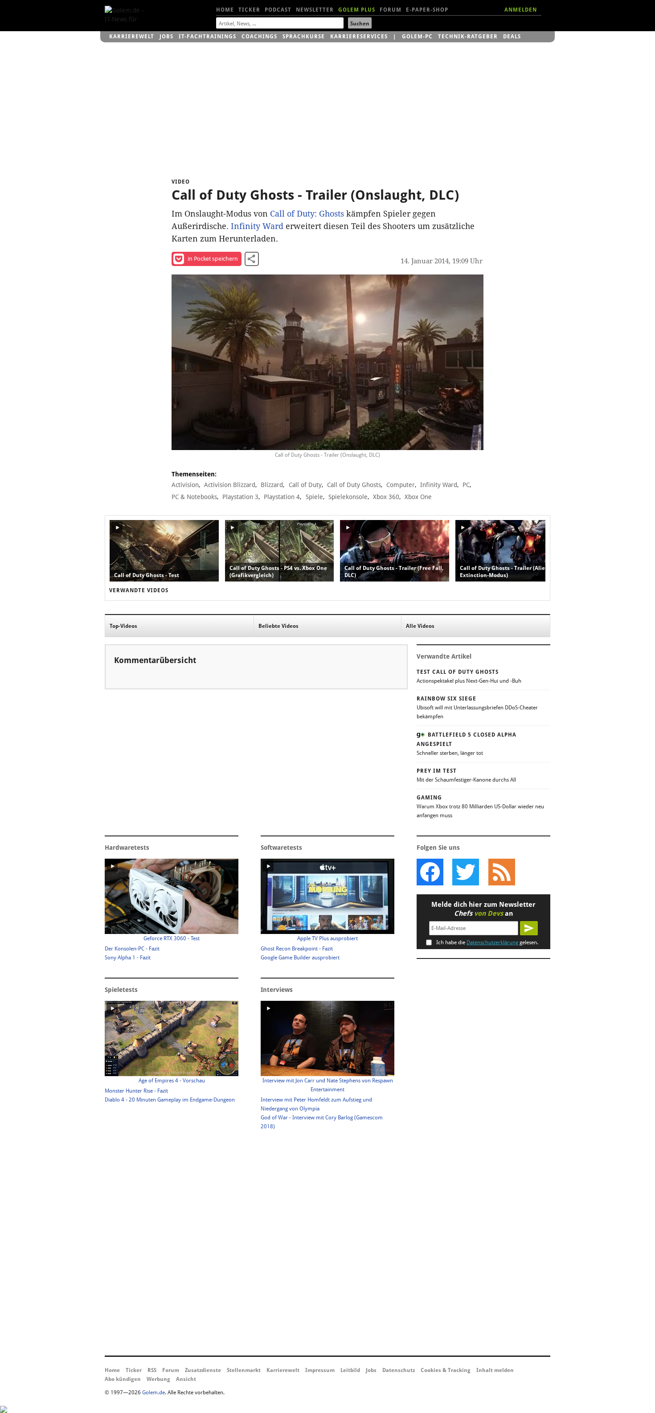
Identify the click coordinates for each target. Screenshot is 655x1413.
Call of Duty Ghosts (354, 484)
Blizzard (272, 484)
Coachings (259, 36)
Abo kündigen (123, 1379)
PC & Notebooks (194, 496)
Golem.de (153, 1392)
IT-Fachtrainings (207, 36)
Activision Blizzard (229, 484)
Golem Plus (356, 10)
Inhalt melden (495, 1370)
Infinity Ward (257, 226)
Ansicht (186, 1379)
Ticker (249, 10)
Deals (512, 36)
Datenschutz (398, 1370)
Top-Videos (123, 626)
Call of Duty (305, 484)
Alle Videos (420, 626)
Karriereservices (359, 36)
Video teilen (252, 259)
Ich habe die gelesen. (487, 942)
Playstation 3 (240, 496)
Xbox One (418, 496)
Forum (390, 10)
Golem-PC (417, 36)
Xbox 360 (386, 496)
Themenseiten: (194, 474)
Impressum (320, 1370)
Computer (400, 484)
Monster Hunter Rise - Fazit (136, 1091)
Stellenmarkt (244, 1370)
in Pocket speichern (213, 258)
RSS (151, 1370)
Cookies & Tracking (446, 1370)
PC (466, 484)
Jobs (166, 36)
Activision (185, 484)
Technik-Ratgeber (468, 36)
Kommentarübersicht (155, 660)
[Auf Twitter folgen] (465, 872)
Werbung (158, 1379)
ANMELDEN (520, 10)
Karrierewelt (131, 36)
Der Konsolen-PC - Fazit (132, 949)
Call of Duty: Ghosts (307, 213)
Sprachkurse (303, 36)
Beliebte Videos (278, 626)
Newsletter (315, 10)
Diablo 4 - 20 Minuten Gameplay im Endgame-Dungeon (170, 1100)
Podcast (278, 10)
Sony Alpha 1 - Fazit (128, 957)
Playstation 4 (282, 496)
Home (225, 10)
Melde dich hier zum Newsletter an (483, 909)
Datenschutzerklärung (492, 942)
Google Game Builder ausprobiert (300, 957)
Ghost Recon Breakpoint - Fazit (297, 949)
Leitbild (350, 1370)
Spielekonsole (348, 496)
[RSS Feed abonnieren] (501, 872)
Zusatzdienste (203, 1370)
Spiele (314, 496)
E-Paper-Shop (427, 10)
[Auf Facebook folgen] (430, 872)
